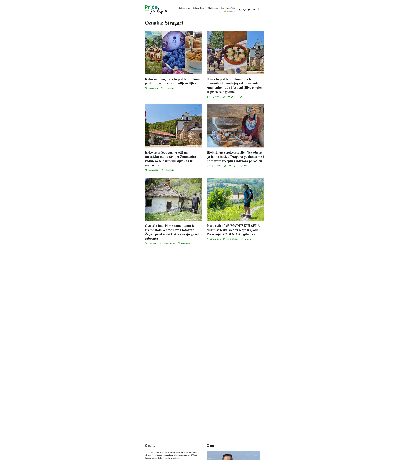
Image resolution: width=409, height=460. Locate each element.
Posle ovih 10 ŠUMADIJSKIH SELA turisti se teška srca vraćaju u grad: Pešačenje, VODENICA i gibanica (233, 229)
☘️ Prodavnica (229, 11)
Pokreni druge (198, 8)
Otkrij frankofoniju (228, 8)
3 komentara (185, 243)
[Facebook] (239, 9)
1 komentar (247, 97)
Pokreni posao (184, 8)
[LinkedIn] (253, 9)
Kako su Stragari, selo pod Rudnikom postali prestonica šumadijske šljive (172, 81)
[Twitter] (249, 9)
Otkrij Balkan (212, 8)
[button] (263, 9)
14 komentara (249, 166)
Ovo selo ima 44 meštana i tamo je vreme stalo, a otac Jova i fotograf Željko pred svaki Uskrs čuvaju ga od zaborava (172, 232)
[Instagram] (244, 9)
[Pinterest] (258, 9)
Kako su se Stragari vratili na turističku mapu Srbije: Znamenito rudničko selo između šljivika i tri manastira (170, 158)
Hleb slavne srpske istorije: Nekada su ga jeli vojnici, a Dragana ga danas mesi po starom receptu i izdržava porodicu (235, 156)
